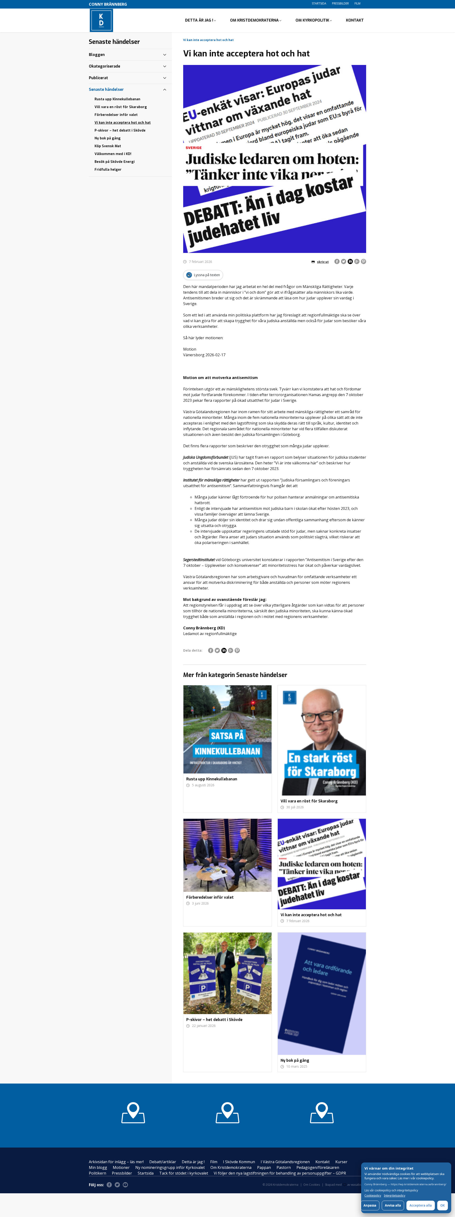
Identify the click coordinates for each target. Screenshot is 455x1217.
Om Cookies (311, 1185)
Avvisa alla (393, 1205)
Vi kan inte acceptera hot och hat (123, 122)
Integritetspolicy (394, 1196)
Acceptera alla (421, 1205)
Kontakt (355, 20)
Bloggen (97, 54)
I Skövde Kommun (239, 1161)
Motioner (121, 1167)
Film (357, 3)
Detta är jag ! (199, 20)
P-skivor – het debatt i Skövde (120, 130)
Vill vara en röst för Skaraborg (121, 107)
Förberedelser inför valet (116, 115)
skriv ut (323, 262)
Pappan (264, 1167)
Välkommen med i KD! (113, 154)
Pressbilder (340, 3)
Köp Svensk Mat (108, 146)
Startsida (319, 3)
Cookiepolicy (372, 1196)
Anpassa (370, 1205)
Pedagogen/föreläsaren (317, 1167)
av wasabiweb (356, 1185)
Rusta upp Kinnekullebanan (117, 99)
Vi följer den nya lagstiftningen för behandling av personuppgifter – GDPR (280, 1173)
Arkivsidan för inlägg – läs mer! (116, 1161)
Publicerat (98, 77)
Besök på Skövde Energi (115, 162)
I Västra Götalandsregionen (285, 1161)
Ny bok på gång (108, 138)
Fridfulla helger (108, 169)
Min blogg (98, 1167)
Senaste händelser (106, 89)
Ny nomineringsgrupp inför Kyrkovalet (170, 1167)
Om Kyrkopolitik (312, 20)
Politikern (97, 1173)
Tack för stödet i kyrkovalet (183, 1173)
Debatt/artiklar (162, 1161)
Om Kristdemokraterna (254, 20)
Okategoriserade (104, 66)
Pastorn (284, 1167)
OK (442, 1205)
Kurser (341, 1161)
